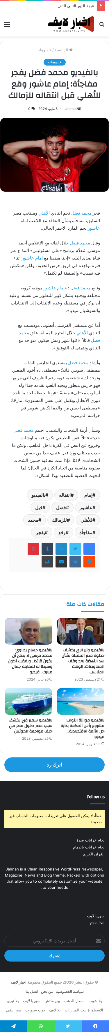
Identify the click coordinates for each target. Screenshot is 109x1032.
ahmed (70, 108)
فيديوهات (44, 50)
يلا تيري (13, 1000)
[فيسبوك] (89, 549)
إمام (88, 495)
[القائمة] (7, 26)
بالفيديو (38, 495)
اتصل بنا (32, 991)
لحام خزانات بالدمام (89, 847)
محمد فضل (81, 213)
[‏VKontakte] (75, 561)
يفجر (40, 532)
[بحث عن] (102, 26)
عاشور (86, 507)
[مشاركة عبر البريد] (61, 561)
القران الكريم (94, 854)
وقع (62, 532)
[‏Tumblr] (47, 549)
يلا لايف (55, 1010)
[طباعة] (47, 561)
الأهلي (44, 213)
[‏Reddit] (89, 561)
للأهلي (86, 520)
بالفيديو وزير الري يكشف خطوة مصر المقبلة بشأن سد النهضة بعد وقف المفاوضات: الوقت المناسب (83, 661)
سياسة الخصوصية (70, 991)
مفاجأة (85, 532)
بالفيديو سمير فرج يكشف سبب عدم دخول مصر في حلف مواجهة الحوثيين (30, 726)
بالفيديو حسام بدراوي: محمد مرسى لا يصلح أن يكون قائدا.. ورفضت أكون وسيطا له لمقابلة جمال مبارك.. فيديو (30, 661)
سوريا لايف (96, 915)
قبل (38, 507)
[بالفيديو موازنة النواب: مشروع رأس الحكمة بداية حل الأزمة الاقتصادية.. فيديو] (81, 701)
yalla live (97, 922)
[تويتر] (75, 549)
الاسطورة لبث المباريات (84, 1010)
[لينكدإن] (61, 549)
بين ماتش (52, 1000)
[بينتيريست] (33, 549)
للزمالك (59, 520)
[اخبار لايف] (71, 23)
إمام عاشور (32, 258)
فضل (61, 507)
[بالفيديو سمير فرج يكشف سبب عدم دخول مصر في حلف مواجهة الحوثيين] (28, 701)
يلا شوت (95, 1000)
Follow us (96, 797)
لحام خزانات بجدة (90, 840)
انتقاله (65, 495)
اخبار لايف (18, 982)
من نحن (47, 991)
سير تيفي (13, 1010)
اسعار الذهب (74, 1000)
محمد (33, 520)
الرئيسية (62, 50)
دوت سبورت (35, 1010)
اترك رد (54, 765)
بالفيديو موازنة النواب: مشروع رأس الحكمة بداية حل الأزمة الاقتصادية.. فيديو (82, 729)
